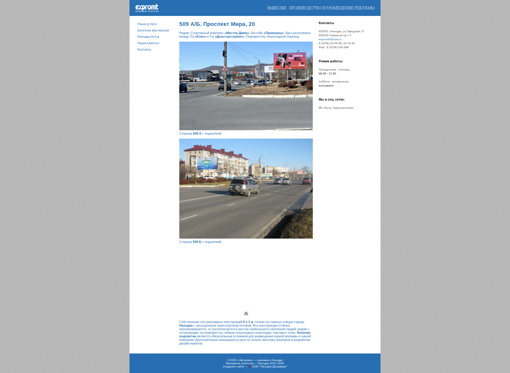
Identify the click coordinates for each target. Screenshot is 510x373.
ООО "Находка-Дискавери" (269, 366)
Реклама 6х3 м (148, 36)
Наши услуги (146, 24)
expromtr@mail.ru (330, 39)
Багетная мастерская (153, 30)
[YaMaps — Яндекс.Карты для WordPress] (246, 313)
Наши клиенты (148, 43)
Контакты (144, 49)
